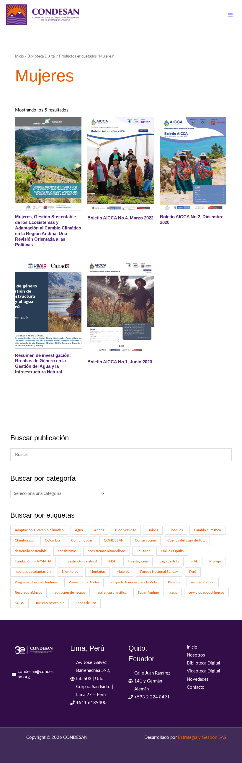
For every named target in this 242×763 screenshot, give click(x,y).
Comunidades (82, 540)
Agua (79, 530)
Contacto (196, 687)
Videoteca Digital (203, 671)
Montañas (97, 571)
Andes (99, 530)
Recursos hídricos (28, 592)
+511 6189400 (91, 702)
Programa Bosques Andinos (36, 582)
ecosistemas (67, 551)
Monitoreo (70, 571)
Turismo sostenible (49, 603)
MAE (194, 561)
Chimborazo (24, 540)
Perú (192, 571)
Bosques (176, 530)
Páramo (174, 582)
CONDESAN (114, 540)
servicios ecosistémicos (206, 592)
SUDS (19, 603)
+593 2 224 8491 (152, 697)
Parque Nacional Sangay (159, 571)
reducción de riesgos (69, 592)
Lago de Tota (169, 561)
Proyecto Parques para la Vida (133, 582)
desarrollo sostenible (31, 551)
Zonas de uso (86, 603)
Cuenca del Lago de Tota (186, 540)
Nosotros (196, 655)
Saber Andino (148, 592)
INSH (112, 561)
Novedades (198, 679)
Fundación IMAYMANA (33, 561)
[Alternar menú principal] (230, 14)
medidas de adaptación (33, 571)
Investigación (138, 561)
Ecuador (143, 551)
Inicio (19, 56)
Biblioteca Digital (41, 56)
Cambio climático (207, 530)
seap (173, 592)
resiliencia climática (112, 592)
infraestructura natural (80, 561)
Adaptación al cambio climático (39, 530)
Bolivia (153, 530)
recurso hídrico (202, 582)
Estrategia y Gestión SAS (202, 737)
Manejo (215, 561)
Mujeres (123, 571)
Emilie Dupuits (172, 551)
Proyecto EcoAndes (84, 582)
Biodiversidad (125, 530)
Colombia (52, 540)
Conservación (145, 540)
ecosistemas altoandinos (106, 551)
